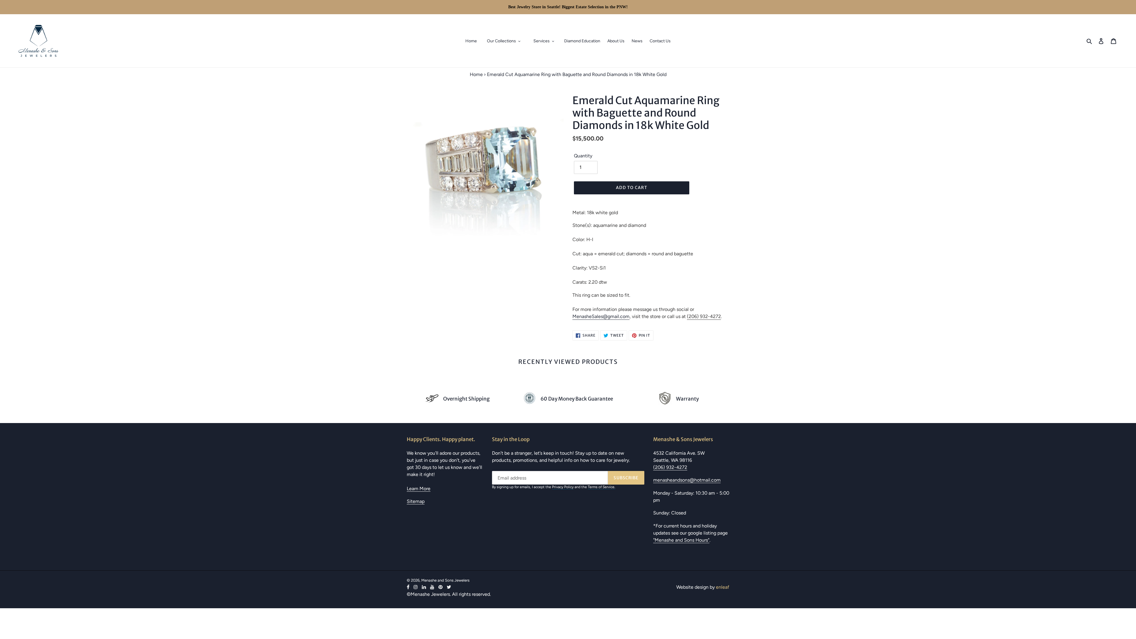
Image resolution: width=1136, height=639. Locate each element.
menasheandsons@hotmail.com (687, 480)
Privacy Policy (563, 487)
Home (476, 74)
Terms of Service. (601, 487)
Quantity (583, 156)
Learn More (418, 488)
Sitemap (416, 501)
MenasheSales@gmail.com (601, 316)
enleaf (722, 587)
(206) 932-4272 (704, 316)
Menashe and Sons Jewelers (445, 580)
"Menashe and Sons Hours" (681, 540)
